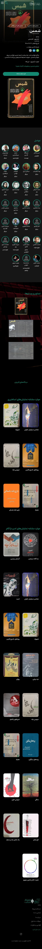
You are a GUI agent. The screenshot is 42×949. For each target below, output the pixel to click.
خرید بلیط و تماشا (21, 74)
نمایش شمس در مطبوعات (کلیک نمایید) (27, 66)
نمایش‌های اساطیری (32, 26)
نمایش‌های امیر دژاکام (17, 26)
